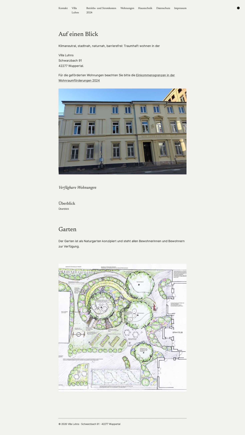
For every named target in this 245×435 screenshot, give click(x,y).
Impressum (180, 8)
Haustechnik (145, 8)
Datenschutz (163, 8)
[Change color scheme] (238, 8)
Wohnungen (127, 8)
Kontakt (63, 8)
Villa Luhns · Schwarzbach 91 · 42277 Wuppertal (94, 424)
